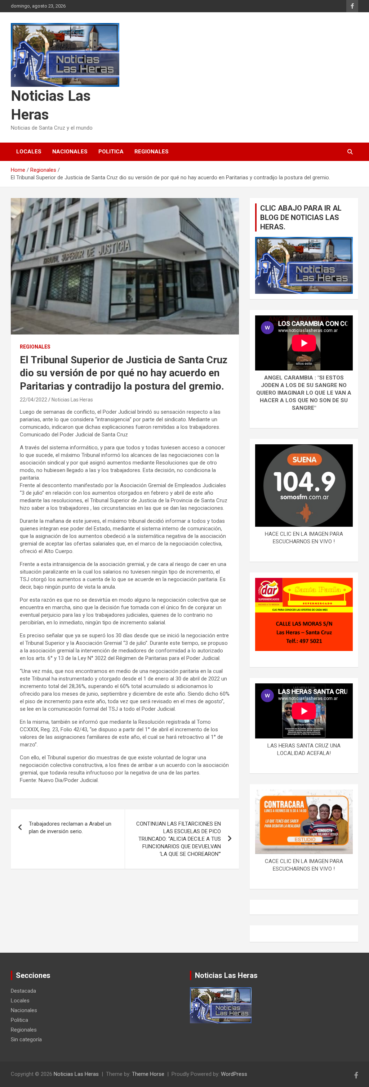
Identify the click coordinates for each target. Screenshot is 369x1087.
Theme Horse (148, 1074)
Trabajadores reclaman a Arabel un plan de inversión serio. (70, 828)
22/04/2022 (33, 400)
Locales (28, 151)
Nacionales (70, 151)
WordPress (234, 1074)
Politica (111, 151)
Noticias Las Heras (72, 400)
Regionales (151, 151)
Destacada (23, 991)
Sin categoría (26, 1039)
